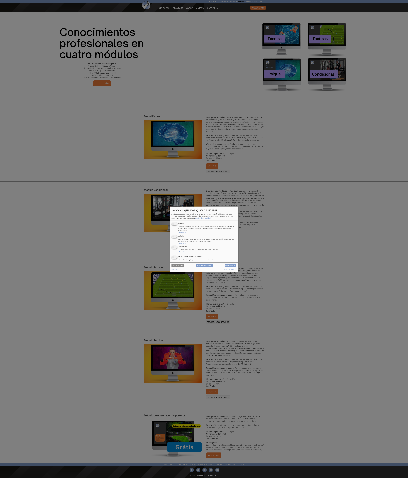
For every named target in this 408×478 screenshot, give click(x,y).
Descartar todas (177, 266)
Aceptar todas (230, 266)
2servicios (182, 243)
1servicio (182, 233)
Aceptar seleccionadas (204, 266)
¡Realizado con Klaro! (230, 269)
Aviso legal (174, 269)
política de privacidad (203, 218)
